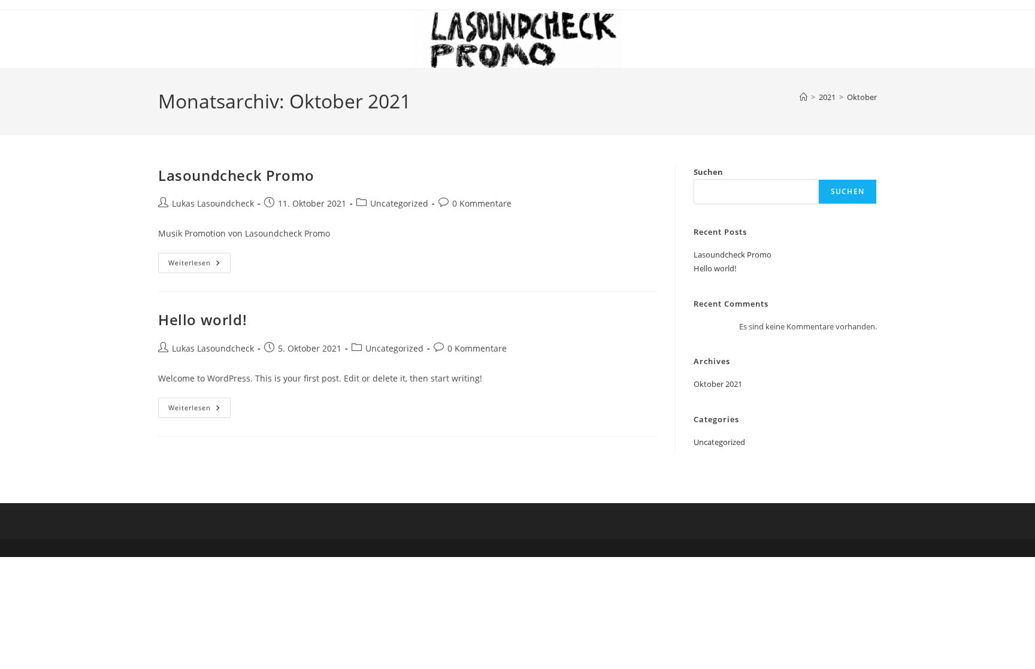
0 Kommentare (482, 203)
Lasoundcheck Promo (236, 175)
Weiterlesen (199, 265)
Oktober (862, 97)
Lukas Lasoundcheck (213, 203)
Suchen (708, 172)
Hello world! (202, 319)
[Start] (803, 97)
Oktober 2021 (718, 384)
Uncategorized (399, 203)
